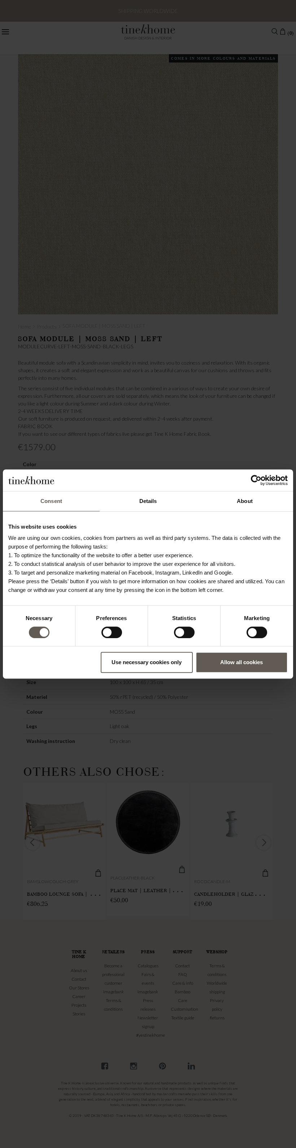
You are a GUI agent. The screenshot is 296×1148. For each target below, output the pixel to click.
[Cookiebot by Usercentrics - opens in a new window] (256, 480)
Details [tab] (148, 501)
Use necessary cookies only (147, 662)
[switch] (111, 632)
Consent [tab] (51, 501)
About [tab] (245, 501)
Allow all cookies (241, 662)
